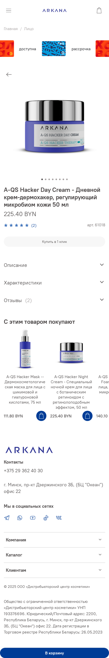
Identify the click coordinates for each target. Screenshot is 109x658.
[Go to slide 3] (49, 179)
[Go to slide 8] (67, 179)
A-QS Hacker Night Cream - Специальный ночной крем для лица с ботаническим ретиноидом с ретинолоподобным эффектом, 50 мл (71, 392)
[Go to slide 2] (45, 179)
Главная (11, 28)
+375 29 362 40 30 (23, 471)
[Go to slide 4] (52, 179)
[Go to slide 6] (60, 179)
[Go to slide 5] (56, 179)
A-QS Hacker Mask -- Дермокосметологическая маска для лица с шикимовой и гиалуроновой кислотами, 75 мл (25, 389)
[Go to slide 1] (42, 179)
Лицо (29, 28)
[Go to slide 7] (63, 179)
